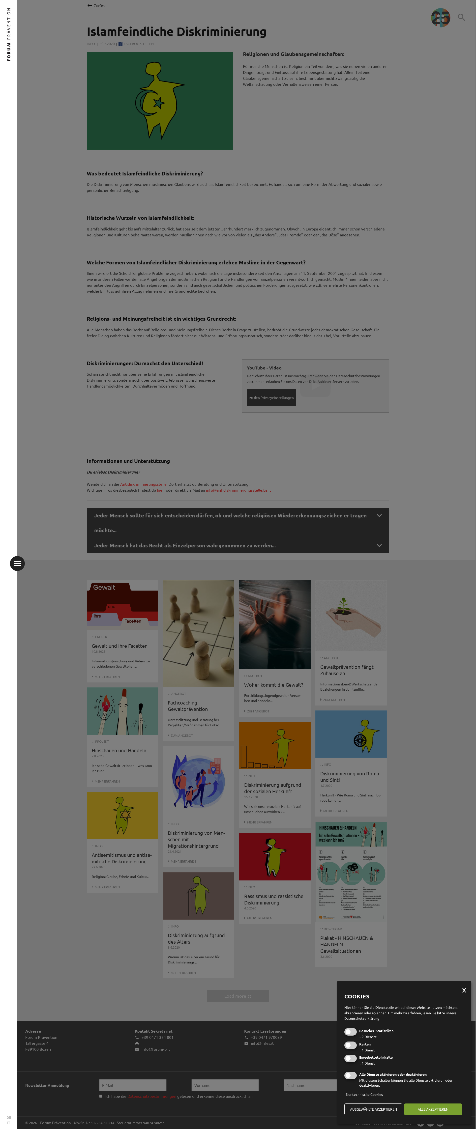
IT (8, 1122)
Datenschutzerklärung (361, 1018)
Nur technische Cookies (364, 1094)
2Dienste (368, 1036)
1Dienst (367, 1050)
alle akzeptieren (433, 1109)
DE (8, 1117)
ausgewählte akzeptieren (373, 1109)
